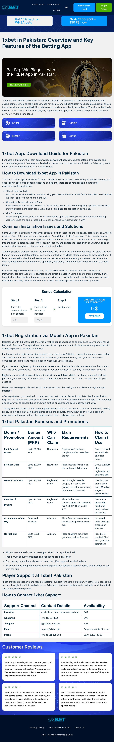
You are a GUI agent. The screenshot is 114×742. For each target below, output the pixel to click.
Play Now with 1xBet (18, 85)
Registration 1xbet (84, 7)
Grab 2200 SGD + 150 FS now (83, 20)
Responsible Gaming (59, 727)
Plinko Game (38, 4)
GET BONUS (94, 316)
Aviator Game (53, 4)
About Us (79, 727)
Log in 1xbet (104, 7)
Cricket (56, 10)
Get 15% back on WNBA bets (27, 20)
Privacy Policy (37, 727)
